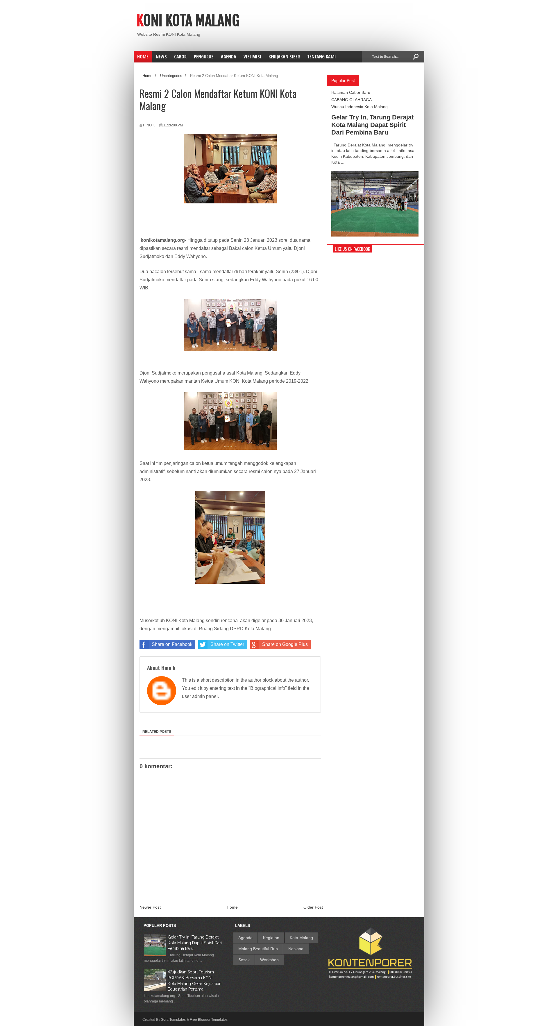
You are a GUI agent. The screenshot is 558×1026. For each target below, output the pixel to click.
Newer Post (150, 907)
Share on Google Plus (285, 644)
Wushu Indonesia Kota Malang (359, 106)
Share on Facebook (172, 644)
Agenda (245, 937)
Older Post (313, 907)
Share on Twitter (227, 644)
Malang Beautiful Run (258, 948)
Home (143, 56)
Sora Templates (173, 1020)
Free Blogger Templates (209, 1020)
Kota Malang (301, 937)
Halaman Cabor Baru (350, 92)
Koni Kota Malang (188, 21)
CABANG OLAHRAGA (351, 99)
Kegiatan (271, 937)
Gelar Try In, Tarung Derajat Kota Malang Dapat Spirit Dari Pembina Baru (372, 125)
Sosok (244, 959)
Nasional (296, 948)
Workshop (269, 959)
